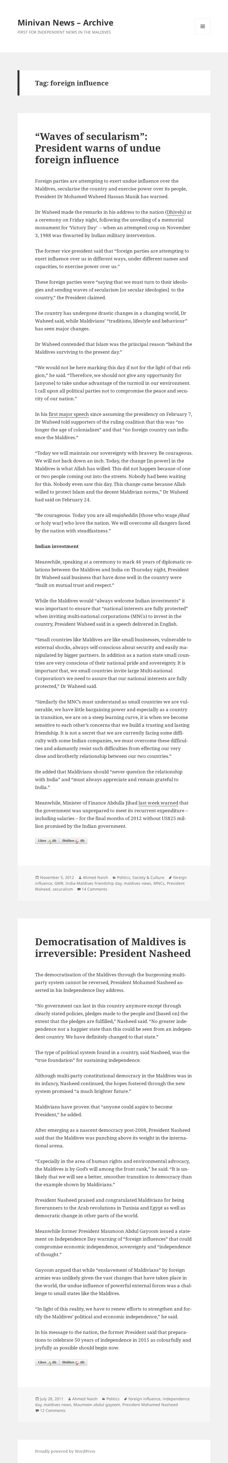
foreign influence (144, 1398)
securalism (63, 889)
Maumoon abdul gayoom (96, 1404)
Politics (123, 877)
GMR (58, 883)
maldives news (137, 883)
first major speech (69, 414)
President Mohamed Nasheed (150, 1404)
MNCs (159, 883)
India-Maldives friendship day (94, 883)
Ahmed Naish (95, 877)
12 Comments (53, 1410)
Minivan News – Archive (65, 22)
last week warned (158, 803)
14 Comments (94, 889)
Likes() (47, 840)
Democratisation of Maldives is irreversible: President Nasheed (113, 947)
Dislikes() (73, 840)
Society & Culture (148, 877)
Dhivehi (175, 212)
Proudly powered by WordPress (65, 1451)
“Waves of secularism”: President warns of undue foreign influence (98, 148)
